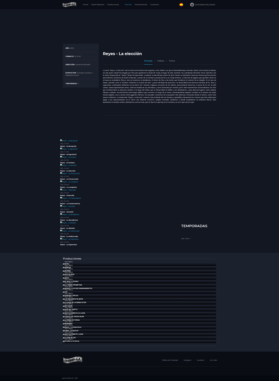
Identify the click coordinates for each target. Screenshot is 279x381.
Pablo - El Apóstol (71, 331)
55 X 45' (66, 201)
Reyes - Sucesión (66, 212)
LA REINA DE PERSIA (72, 320)
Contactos (154, 4)
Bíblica (71, 262)
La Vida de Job (70, 338)
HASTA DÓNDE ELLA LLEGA (75, 313)
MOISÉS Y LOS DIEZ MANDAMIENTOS (78, 288)
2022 (61, 144)
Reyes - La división (67, 228)
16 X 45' (66, 168)
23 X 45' (66, 234)
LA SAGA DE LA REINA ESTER (75, 302)
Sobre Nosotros (97, 4)
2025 (61, 242)
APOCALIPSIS (69, 274)
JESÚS (67, 278)
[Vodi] (69, 4)
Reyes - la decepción (68, 146)
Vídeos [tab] (160, 61)
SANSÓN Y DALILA (71, 295)
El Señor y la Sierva (72, 341)
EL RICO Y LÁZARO (71, 281)
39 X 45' (66, 193)
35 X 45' (66, 209)
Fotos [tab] (172, 61)
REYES (67, 264)
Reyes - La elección (67, 171)
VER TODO (185, 238)
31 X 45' (66, 152)
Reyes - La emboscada (69, 236)
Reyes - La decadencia (69, 220)
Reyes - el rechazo (67, 163)
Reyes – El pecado (67, 195)
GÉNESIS (68, 267)
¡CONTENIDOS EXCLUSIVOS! (204, 5)
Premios (128, 4)
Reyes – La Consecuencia (70, 203)
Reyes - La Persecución (69, 179)
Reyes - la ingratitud (68, 154)
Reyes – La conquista (68, 187)
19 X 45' (66, 226)
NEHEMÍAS (68, 323)
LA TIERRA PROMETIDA (73, 285)
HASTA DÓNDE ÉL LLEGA (74, 334)
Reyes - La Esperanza (68, 244)
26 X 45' (66, 185)
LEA (66, 292)
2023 (61, 185)
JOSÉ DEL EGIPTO (71, 309)
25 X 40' (66, 242)
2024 (61, 217)
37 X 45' (66, 176)
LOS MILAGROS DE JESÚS (74, 299)
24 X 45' (66, 144)
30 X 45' (66, 160)
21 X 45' (66, 217)
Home (85, 4)
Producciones (113, 4)
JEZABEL (68, 271)
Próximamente (141, 4)
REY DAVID (68, 306)
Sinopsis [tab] (148, 61)
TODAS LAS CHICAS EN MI (74, 316)
